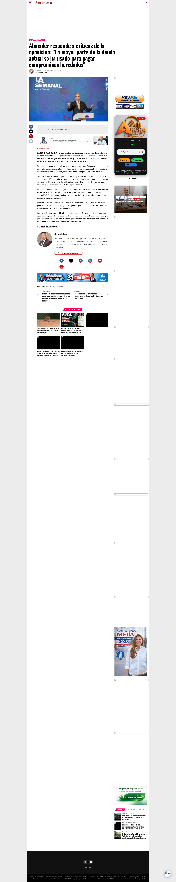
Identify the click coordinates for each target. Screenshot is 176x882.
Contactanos (88, 868)
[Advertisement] (88, 23)
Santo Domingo (59, 286)
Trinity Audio (57, 129)
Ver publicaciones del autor (68, 253)
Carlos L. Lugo (42, 72)
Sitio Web (124, 160)
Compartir (138, 160)
